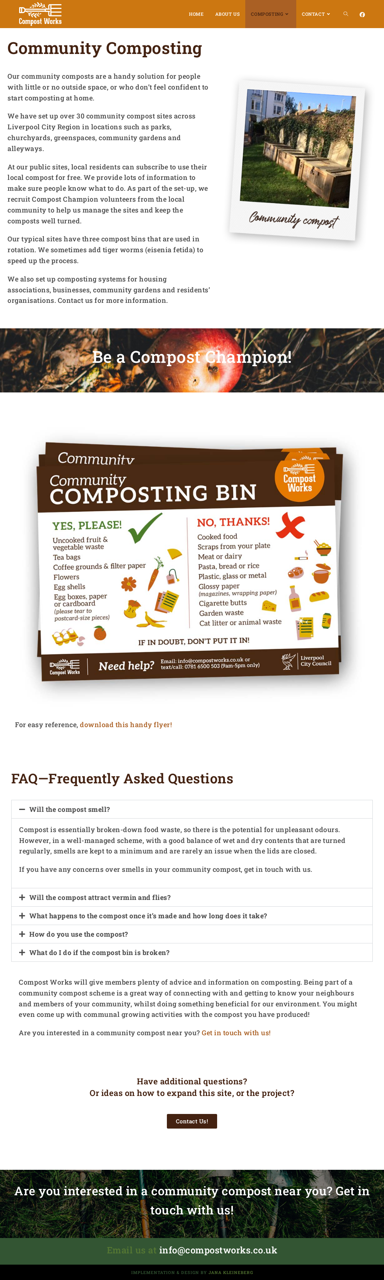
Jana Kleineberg (230, 1272)
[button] (192, 809)
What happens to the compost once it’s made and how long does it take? (148, 915)
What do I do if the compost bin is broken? (99, 952)
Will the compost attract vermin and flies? (100, 897)
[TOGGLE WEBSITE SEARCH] (346, 14)
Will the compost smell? (69, 809)
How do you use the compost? (78, 934)
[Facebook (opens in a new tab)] (362, 14)
